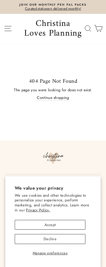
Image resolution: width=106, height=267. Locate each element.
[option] (53, 7)
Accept (50, 225)
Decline (50, 239)
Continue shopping (53, 97)
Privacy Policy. (38, 210)
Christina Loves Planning (53, 28)
